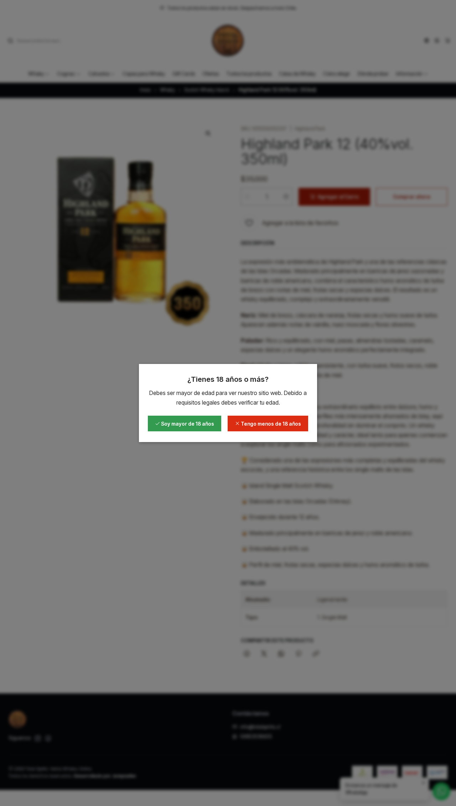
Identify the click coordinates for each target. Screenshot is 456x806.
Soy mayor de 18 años (187, 424)
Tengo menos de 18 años (270, 424)
